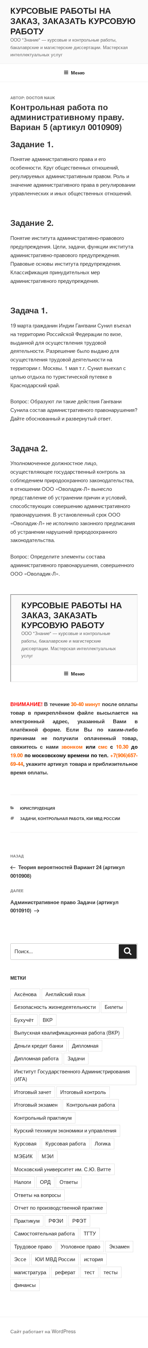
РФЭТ (79, 1220)
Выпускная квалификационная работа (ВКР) (67, 1032)
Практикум (27, 1220)
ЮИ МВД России (103, 818)
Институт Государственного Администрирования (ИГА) (72, 1075)
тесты (111, 1272)
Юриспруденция (37, 808)
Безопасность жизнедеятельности (55, 1006)
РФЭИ (56, 1220)
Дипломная (85, 1045)
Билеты (114, 1006)
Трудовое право (33, 1246)
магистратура (30, 1272)
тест (89, 1272)
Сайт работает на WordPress (43, 1331)
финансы (25, 1284)
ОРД (45, 1181)
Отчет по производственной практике (58, 1207)
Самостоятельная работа (44, 1233)
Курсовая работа (65, 1143)
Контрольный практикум (43, 1117)
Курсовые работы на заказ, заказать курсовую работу (73, 20)
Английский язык (65, 994)
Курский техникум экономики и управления (65, 1130)
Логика (102, 1143)
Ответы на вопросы (37, 1194)
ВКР (48, 1019)
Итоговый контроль (83, 1091)
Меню (78, 72)
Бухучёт (24, 1019)
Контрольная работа (61, 818)
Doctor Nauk (40, 97)
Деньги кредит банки (38, 1045)
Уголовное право (80, 1246)
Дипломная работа (36, 1058)
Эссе (20, 1259)
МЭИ (48, 1156)
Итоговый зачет (32, 1091)
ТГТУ (90, 1233)
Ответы (69, 1181)
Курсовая (25, 1143)
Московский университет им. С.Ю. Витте (62, 1169)
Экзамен (119, 1246)
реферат (65, 1272)
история (93, 1259)
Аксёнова (25, 994)
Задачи (28, 818)
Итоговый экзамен (35, 1104)
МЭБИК (23, 1156)
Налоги (22, 1181)
